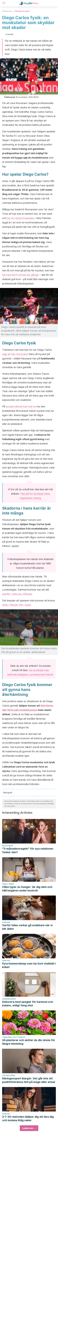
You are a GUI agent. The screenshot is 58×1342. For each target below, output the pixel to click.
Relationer (7, 846)
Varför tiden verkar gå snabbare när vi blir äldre (27, 927)
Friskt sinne (8, 884)
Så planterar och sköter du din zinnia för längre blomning (28, 1041)
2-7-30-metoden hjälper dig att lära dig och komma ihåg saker (28, 1118)
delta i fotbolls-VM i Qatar (16, 604)
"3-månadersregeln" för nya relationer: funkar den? (28, 850)
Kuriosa (6, 922)
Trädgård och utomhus (13, 1037)
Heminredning (9, 999)
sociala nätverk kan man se (21, 406)
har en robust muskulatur (20, 218)
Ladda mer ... (29, 1128)
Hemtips (6, 961)
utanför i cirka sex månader (17, 594)
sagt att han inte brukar (15, 354)
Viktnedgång (8, 1075)
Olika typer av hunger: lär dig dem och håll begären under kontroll (27, 888)
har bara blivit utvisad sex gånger (20, 274)
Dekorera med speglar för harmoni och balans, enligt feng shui (27, 1003)
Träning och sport (22, 11)
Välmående (7, 11)
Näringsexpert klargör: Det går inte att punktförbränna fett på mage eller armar (28, 1080)
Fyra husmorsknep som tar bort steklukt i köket (29, 965)
